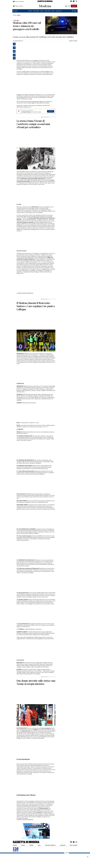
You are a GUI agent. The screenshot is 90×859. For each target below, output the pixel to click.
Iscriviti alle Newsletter (19, 1)
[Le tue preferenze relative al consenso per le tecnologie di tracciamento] (87, 856)
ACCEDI (68, 6)
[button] (36, 831)
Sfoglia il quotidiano (19, 6)
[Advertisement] (26, 51)
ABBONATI (74, 6)
